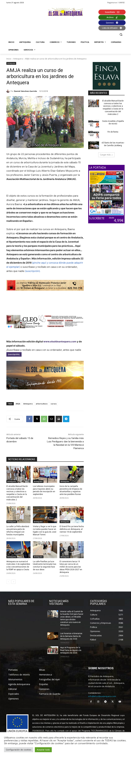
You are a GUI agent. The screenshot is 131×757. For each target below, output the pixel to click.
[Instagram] (98, 701)
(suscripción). (32, 271)
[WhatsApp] (44, 419)
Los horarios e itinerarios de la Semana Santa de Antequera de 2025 (71, 636)
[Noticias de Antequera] (65, 12)
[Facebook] (29, 419)
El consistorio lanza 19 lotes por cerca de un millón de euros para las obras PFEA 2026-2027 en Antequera (71, 566)
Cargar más (105, 154)
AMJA (18, 403)
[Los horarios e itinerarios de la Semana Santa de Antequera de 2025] (52, 636)
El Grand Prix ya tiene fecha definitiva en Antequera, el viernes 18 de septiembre (72, 529)
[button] (121, 34)
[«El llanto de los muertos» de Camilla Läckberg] (93, 145)
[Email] (51, 419)
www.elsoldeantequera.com (59, 341)
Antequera (18, 58)
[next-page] (13, 582)
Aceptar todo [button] (43, 749)
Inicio (8, 58)
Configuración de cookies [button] (18, 749)
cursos (54, 403)
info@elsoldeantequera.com (102, 696)
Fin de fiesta (113, 132)
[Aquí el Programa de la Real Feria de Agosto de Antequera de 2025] (52, 650)
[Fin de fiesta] (93, 134)
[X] (37, 419)
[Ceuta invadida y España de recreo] (93, 124)
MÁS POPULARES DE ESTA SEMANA (21, 602)
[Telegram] (66, 419)
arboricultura (41, 403)
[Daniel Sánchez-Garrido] (8, 91)
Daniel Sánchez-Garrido (25, 91)
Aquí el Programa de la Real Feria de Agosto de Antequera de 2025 (70, 650)
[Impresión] (59, 419)
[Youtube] (120, 701)
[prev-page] (8, 582)
